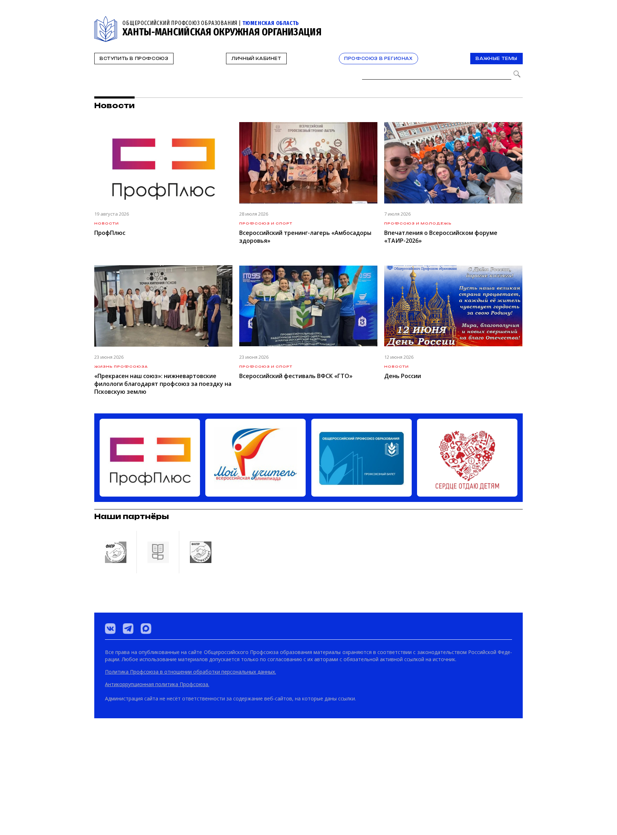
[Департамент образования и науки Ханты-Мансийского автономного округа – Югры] (157, 797)
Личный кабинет (256, 58)
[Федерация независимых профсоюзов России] (115, 797)
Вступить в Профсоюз (134, 58)
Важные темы (496, 58)
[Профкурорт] (200, 797)
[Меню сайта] (517, 20)
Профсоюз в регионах (378, 58)
